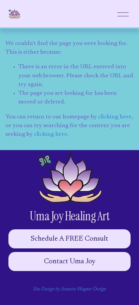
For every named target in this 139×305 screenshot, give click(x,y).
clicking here (115, 117)
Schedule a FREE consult (69, 239)
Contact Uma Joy (69, 261)
